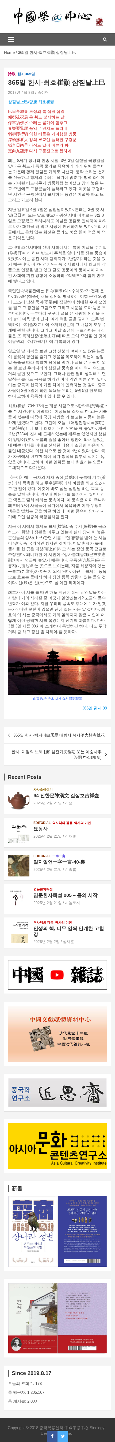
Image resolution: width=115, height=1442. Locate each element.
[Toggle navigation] (11, 39)
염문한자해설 (43, 889)
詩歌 (12, 74)
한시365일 (26, 74)
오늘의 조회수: (21, 1383)
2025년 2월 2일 (46, 941)
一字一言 (58, 856)
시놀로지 (72, 903)
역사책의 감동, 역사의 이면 (71, 823)
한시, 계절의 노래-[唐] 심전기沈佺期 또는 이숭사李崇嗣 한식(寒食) (56, 754)
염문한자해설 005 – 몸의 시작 (65, 895)
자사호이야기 (43, 789)
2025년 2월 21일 (47, 803)
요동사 (40, 828)
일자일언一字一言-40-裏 (59, 862)
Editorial (42, 823)
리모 (68, 803)
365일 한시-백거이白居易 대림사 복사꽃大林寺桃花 (59, 735)
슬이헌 (43, 92)
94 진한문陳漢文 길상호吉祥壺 (66, 795)
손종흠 (70, 869)
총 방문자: (17, 1392)
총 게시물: (17, 1401)
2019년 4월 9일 (21, 92)
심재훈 (70, 836)
